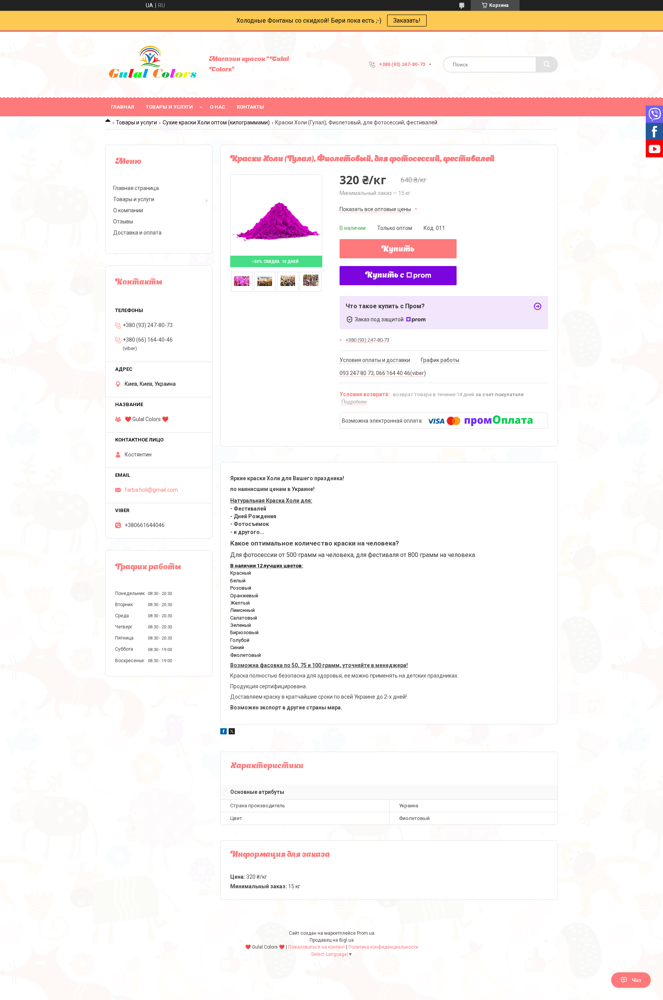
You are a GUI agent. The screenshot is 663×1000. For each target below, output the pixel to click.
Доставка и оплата (137, 233)
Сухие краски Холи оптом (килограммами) (216, 122)
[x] (232, 732)
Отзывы (123, 221)
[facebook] (223, 732)
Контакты (250, 107)
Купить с (384, 275)
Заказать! (407, 20)
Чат (637, 980)
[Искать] (547, 64)
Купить (398, 249)
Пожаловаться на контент (316, 947)
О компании (128, 210)
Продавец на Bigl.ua (332, 940)
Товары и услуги (169, 107)
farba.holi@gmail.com (151, 490)
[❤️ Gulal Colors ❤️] (153, 64)
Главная (122, 107)
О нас (217, 107)
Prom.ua (365, 933)
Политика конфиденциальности (383, 947)
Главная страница (136, 188)
